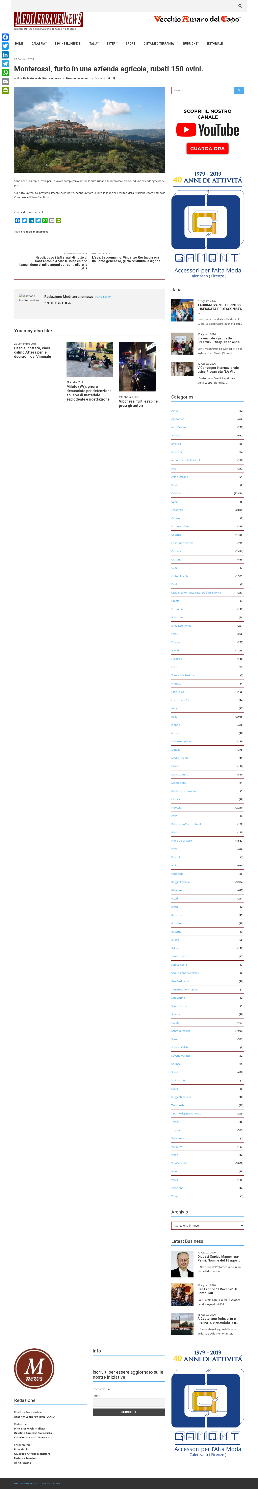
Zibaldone (177, 1188)
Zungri (175, 1196)
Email (96, 1396)
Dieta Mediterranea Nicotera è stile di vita (196, 592)
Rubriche (190, 43)
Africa (174, 410)
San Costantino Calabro (185, 973)
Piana (174, 832)
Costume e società (182, 543)
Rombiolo (177, 923)
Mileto (175, 766)
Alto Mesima (178, 427)
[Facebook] (5, 37)
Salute (175, 948)
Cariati (175, 501)
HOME (19, 43)
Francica (176, 683)
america (176, 444)
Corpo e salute (180, 526)
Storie (174, 1088)
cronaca (26, 231)
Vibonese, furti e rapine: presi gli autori (139, 403)
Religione (176, 890)
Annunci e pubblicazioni (185, 460)
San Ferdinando (180, 981)
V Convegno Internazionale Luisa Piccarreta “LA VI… (218, 370)
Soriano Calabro (180, 1047)
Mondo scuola (179, 774)
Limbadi (176, 749)
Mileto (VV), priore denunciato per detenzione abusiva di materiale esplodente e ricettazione (89, 392)
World (175, 1179)
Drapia (175, 601)
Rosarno (176, 931)
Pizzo (174, 849)
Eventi (175, 650)
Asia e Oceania (179, 477)
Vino (174, 1171)
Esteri (111, 43)
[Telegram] (5, 63)
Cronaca (176, 551)
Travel (175, 1122)
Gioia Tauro (178, 692)
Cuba (174, 568)
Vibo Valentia (179, 1163)
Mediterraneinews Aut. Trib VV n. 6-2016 (37, 1483)
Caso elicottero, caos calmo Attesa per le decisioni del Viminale (32, 352)
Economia (177, 609)
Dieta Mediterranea (159, 43)
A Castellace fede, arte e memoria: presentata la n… (218, 1320)
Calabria (38, 43)
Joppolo (176, 725)
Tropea (175, 1130)
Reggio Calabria (180, 882)
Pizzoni (175, 857)
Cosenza (176, 534)
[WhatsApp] (5, 72)
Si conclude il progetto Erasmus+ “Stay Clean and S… (220, 340)
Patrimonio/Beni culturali (186, 824)
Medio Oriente (180, 758)
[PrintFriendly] (5, 90)
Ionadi (175, 708)
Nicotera (176, 807)
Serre (174, 1039)
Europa (175, 642)
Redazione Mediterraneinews (42, 78)
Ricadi (174, 898)
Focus (174, 667)
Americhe (177, 452)
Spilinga (176, 1064)
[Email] (5, 81)
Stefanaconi (178, 1080)
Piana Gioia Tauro (181, 840)
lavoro (175, 733)
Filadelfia (176, 659)
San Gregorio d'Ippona (184, 989)
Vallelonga (177, 1138)
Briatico (175, 485)
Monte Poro (178, 783)
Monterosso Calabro (183, 791)
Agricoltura (177, 419)
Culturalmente (180, 576)
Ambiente (177, 435)
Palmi (174, 816)
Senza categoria (180, 1031)
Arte (173, 468)
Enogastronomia (181, 625)
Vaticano (176, 1146)
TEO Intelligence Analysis (186, 1113)
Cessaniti (176, 518)
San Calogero (179, 956)
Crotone (176, 559)
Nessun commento (78, 78)
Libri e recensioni (181, 741)
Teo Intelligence (67, 43)
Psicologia (177, 873)
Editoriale (215, 43)
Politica (175, 865)
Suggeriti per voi (181, 1097)
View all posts (103, 296)
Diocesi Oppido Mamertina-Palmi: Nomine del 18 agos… (219, 1258)
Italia (92, 43)
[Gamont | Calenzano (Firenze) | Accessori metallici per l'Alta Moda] (207, 223)
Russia (175, 940)
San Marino (178, 998)
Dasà (174, 584)
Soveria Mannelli (181, 1055)
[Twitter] (5, 46)
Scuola (175, 1022)
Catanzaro (177, 510)
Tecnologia (177, 1105)
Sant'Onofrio (179, 1006)
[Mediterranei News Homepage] (34, 1368)
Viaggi (174, 1155)
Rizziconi (176, 915)
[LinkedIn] (5, 54)
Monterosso (40, 231)
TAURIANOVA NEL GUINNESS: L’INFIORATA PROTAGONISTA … (220, 309)
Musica (175, 799)
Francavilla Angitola (183, 675)
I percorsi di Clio (180, 700)
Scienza (175, 1014)
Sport (130, 43)
